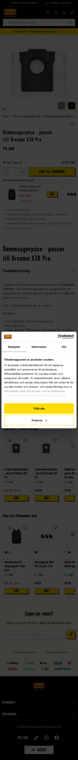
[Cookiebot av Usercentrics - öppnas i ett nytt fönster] (58, 336)
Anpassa (37, 420)
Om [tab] (64, 346)
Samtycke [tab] (14, 346)
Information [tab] (39, 346)
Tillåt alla (39, 408)
